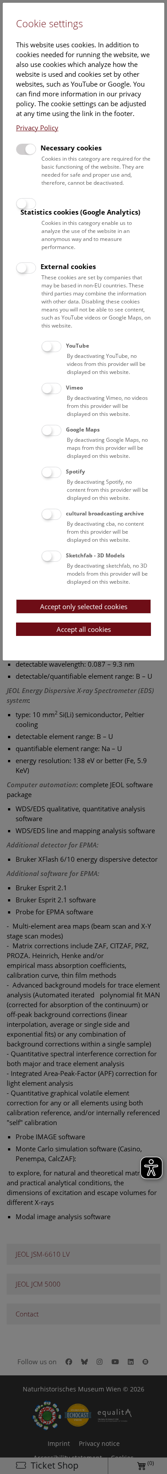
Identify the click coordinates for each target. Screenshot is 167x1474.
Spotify (75, 471)
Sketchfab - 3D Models (95, 555)
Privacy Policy (37, 127)
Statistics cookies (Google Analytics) (80, 212)
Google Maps (83, 429)
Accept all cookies (84, 629)
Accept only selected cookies (83, 606)
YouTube (77, 345)
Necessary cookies (71, 147)
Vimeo (74, 387)
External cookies (68, 266)
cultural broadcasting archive (105, 513)
